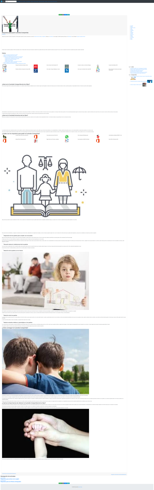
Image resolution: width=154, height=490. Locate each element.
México (132, 26)
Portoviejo (132, 37)
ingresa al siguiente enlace (81, 36)
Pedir (12, 473)
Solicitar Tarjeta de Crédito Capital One (137, 84)
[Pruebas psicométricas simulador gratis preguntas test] (149, 81)
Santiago (132, 32)
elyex (3, 1)
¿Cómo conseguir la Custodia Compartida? (10, 62)
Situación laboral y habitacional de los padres (12, 58)
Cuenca (132, 33)
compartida (116, 474)
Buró (17, 1)
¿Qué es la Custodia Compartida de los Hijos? (11, 54)
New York (132, 34)
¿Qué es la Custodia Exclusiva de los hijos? (10, 55)
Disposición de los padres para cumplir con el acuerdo (13, 57)
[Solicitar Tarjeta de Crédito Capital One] (144, 84)
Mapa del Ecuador (41, 1)
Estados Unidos (133, 27)
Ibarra (131, 38)
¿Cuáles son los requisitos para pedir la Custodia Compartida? (13, 56)
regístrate (43, 36)
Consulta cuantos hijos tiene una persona (137, 70)
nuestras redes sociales (37, 36)
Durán (131, 39)
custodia (119, 474)
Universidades (28, 1)
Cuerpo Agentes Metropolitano (52, 1)
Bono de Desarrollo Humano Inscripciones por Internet (139, 72)
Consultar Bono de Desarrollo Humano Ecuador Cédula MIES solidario (141, 76)
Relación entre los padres (9, 60)
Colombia (132, 30)
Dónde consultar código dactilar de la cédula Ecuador (139, 69)
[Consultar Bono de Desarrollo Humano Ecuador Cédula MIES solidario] (133, 78)
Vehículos (32, 1)
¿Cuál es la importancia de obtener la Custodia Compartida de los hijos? (15, 63)
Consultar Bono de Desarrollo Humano (136, 71)
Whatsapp (60, 14)
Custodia (7, 473)
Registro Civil (21, 1)
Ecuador (24, 1)
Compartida (4, 473)
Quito (131, 31)
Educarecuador (36, 1)
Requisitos (14, 473)
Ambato (132, 36)
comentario (51, 36)
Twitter (65, 14)
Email (63, 14)
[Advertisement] (24, 8)
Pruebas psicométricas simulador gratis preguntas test (139, 81)
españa (122, 474)
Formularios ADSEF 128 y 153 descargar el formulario (139, 68)
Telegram (68, 14)
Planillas (46, 1)
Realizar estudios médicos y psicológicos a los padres (13, 61)
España (10, 473)
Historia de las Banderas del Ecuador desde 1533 (138, 73)
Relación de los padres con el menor (10, 59)
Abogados (112, 474)
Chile (131, 28)
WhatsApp (69, 36)
